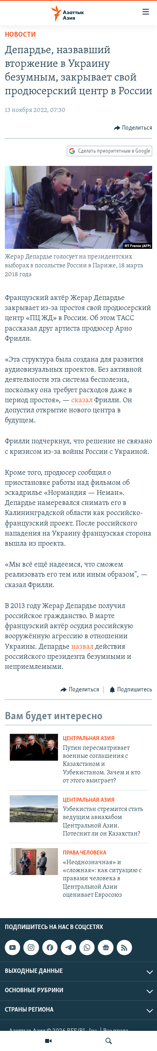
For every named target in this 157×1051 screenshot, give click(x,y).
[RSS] (124, 947)
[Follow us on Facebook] (50, 947)
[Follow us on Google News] (105, 947)
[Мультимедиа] (48, 1041)
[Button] (133, 128)
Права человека (84, 853)
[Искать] (109, 1041)
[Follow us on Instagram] (31, 947)
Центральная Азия (89, 739)
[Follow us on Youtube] (12, 947)
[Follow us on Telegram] (68, 947)
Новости (20, 35)
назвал (83, 647)
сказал (82, 400)
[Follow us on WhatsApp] (87, 947)
